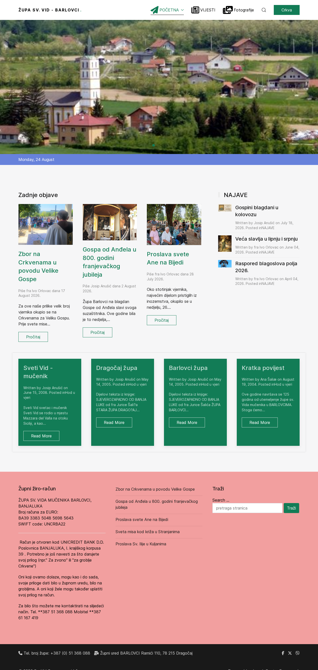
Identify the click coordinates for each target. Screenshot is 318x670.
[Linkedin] (298, 653)
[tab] (153, 145)
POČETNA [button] (169, 9)
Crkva (286, 9)
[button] (263, 10)
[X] (290, 653)
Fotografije (244, 9)
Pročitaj (33, 336)
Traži (291, 508)
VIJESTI (207, 9)
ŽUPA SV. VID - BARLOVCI (50, 9)
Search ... (220, 500)
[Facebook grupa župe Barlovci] (283, 653)
